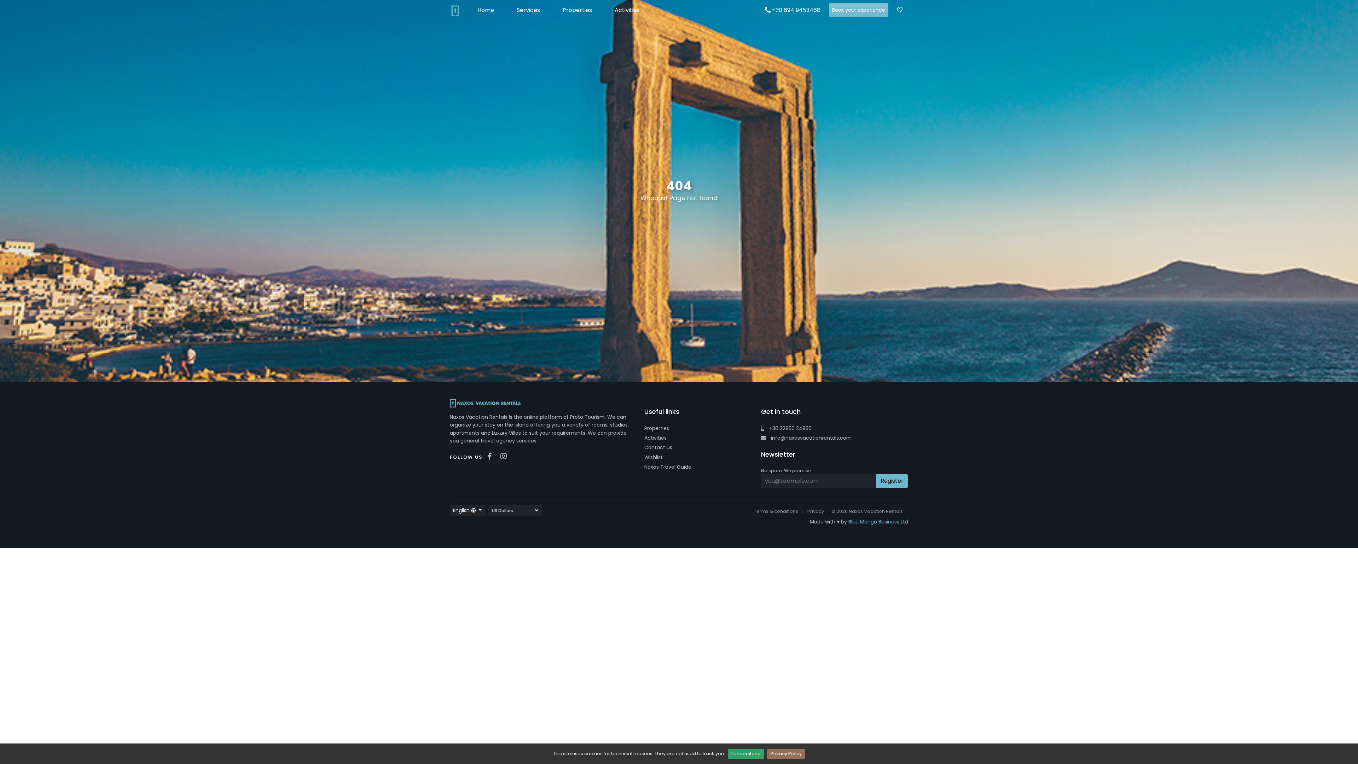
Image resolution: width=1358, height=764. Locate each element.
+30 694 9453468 (795, 10)
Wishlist (653, 457)
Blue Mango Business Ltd (878, 521)
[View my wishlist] (899, 10)
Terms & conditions (776, 511)
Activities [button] (627, 10)
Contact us (658, 447)
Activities (655, 437)
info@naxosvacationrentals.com (811, 437)
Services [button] (528, 10)
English (462, 510)
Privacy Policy (786, 753)
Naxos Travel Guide (667, 466)
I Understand (746, 753)
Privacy (815, 511)
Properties (656, 428)
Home (485, 10)
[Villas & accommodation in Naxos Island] (455, 10)
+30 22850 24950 (790, 428)
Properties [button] (577, 10)
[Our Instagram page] (505, 456)
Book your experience (858, 9)
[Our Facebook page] (491, 456)
